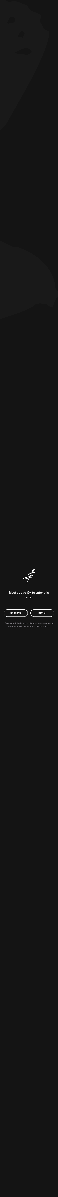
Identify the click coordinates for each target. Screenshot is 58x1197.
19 (15, 613)
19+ (42, 613)
